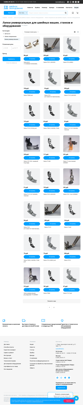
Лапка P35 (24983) (68, 62)
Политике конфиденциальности (35, 401)
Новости (30, 7)
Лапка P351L (67, 260)
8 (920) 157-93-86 (71, 353)
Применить (11, 59)
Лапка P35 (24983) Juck (49, 260)
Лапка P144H (46, 161)
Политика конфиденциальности (39, 361)
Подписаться (61, 387)
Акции (76, 7)
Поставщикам (8, 369)
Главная (5, 17)
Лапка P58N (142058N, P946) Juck (31, 260)
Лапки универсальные (11, 39)
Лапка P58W (46, 293)
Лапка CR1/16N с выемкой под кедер (31, 162)
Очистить (11, 62)
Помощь (44, 7)
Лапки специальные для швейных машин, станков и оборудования (62, 17)
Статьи (32, 350)
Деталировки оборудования (12, 363)
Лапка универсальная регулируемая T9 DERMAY (31, 293)
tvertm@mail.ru (60, 2)
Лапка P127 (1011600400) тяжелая (71, 129)
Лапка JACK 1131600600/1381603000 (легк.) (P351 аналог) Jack (30, 63)
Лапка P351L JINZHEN (49, 62)
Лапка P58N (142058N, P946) (51, 128)
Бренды (51, 7)
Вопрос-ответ (8, 358)
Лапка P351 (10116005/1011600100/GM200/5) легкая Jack (32, 227)
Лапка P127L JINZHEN (70, 95)
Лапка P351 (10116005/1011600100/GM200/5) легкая (52, 96)
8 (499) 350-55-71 (60, 357)
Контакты (69, 7)
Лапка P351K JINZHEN (49, 194)
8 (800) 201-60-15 (9, 2)
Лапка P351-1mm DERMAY (70, 194)
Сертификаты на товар (11, 366)
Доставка (7, 344)
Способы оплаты (9, 347)
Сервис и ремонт (9, 352)
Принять (68, 401)
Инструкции (7, 355)
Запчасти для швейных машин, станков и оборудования (28, 17)
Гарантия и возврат (10, 350)
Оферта (32, 368)
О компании (60, 7)
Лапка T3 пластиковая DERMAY (69, 162)
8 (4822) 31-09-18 (60, 362)
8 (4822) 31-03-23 (60, 366)
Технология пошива (10, 361)
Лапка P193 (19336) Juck (30, 128)
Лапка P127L (47, 227)
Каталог (10, 17)
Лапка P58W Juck (28, 95)
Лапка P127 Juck (67, 293)
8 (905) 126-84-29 (60, 372)
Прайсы (37, 7)
